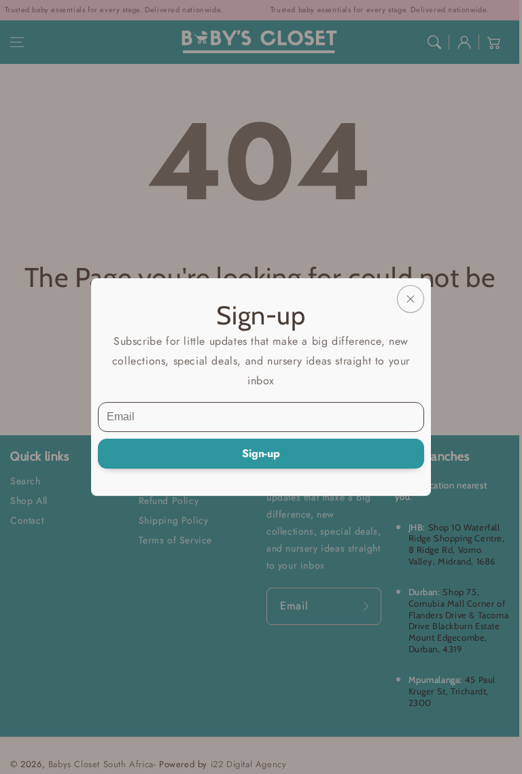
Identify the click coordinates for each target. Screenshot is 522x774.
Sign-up (261, 453)
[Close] (410, 299)
